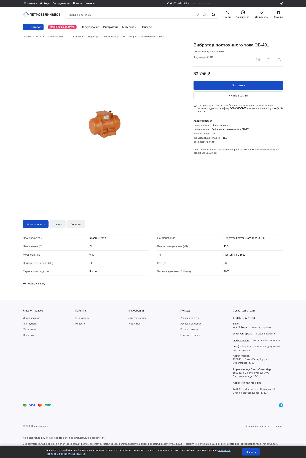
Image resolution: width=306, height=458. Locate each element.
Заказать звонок (201, 3)
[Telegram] (281, 405)
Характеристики (35, 224)
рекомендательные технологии (87, 437)
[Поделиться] (279, 60)
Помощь (185, 310)
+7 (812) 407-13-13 (178, 3)
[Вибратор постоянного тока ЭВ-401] (104, 124)
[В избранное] (268, 60)
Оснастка (28, 335)
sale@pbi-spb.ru (242, 327)
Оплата (57, 224)
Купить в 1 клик (238, 95)
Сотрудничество (137, 317)
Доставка (76, 224)
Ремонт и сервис (190, 335)
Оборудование (31, 317)
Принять (251, 452)
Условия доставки (190, 323)
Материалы (29, 329)
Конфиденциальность (257, 426)
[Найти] (213, 14)
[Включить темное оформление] (281, 3)
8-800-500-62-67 (238, 108)
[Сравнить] (258, 60)
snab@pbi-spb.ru (242, 333)
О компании (82, 317)
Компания (81, 310)
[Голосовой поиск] (205, 14)
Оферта (279, 426)
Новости (80, 323)
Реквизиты (134, 323)
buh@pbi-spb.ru (242, 346)
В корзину (238, 85)
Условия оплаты (189, 317)
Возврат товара (189, 329)
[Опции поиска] (197, 14)
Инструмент (30, 323)
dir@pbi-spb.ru (241, 340)
